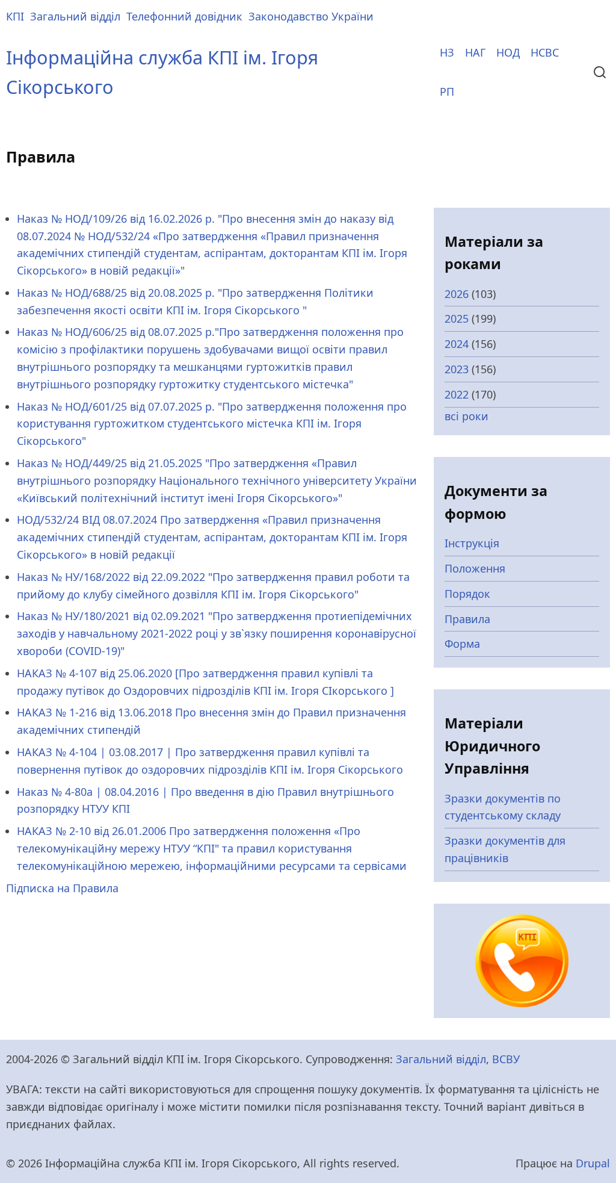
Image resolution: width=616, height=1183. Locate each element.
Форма (462, 643)
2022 (457, 394)
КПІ (15, 16)
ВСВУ (506, 1059)
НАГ (475, 52)
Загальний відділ (75, 16)
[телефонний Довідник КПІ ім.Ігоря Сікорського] (521, 959)
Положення (475, 568)
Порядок (467, 593)
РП (447, 91)
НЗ (447, 52)
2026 (457, 294)
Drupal (593, 1163)
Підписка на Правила (62, 888)
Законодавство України (311, 16)
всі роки (466, 416)
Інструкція (472, 543)
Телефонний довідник (184, 16)
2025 (457, 318)
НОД (508, 52)
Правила (467, 619)
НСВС (545, 52)
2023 (457, 369)
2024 (457, 344)
